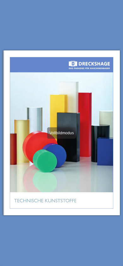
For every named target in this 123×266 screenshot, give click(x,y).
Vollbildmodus (62, 133)
